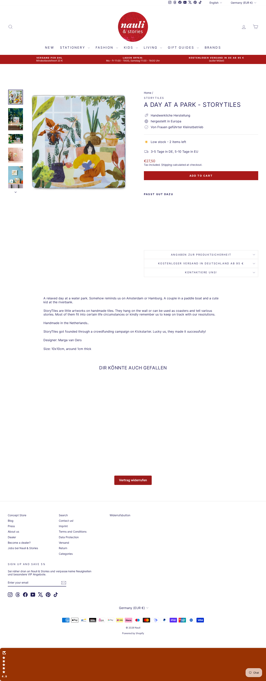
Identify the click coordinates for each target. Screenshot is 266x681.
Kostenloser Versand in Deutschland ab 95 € (201, 263)
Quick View (37, 435)
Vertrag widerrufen (133, 480)
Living (151, 47)
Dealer (12, 537)
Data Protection (69, 537)
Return (63, 548)
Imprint (63, 526)
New (49, 47)
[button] (133, 664)
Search (63, 515)
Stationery (73, 47)
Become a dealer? (19, 542)
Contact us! (66, 520)
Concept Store (17, 515)
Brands (213, 47)
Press (11, 526)
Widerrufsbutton (120, 515)
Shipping (166, 164)
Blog (10, 520)
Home (147, 92)
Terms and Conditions (72, 531)
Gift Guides (182, 47)
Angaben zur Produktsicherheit (201, 254)
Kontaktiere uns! (201, 272)
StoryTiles (154, 97)
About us (13, 531)
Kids (129, 47)
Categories (66, 553)
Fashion (105, 47)
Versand (64, 542)
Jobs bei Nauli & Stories (23, 548)
